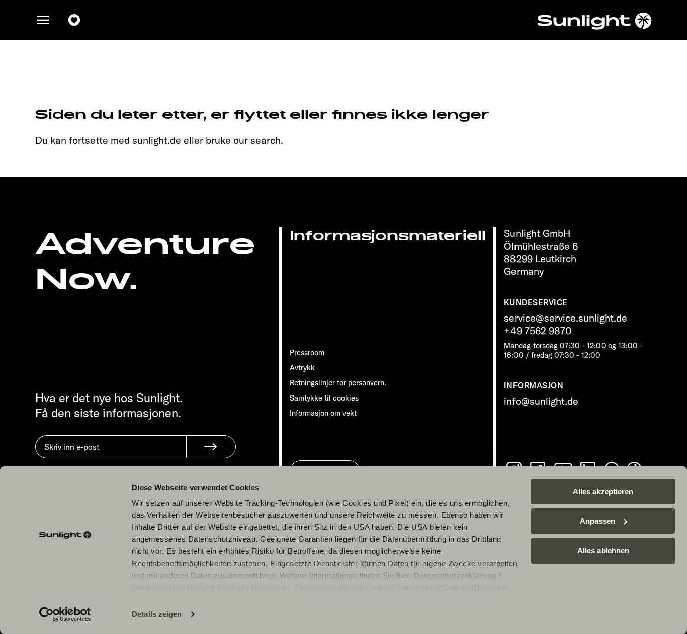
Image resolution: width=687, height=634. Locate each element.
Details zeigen (157, 614)
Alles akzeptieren (603, 491)
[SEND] (211, 446)
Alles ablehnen (603, 550)
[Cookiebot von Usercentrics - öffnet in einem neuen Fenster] (65, 614)
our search (257, 140)
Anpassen (597, 521)
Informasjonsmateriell (388, 235)
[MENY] (43, 20)
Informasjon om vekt (323, 413)
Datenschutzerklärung (455, 575)
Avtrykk (302, 367)
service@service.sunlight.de (565, 317)
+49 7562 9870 (538, 330)
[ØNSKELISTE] (74, 20)
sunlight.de (156, 140)
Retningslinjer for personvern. (338, 382)
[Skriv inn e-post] (110, 454)
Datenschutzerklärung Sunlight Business (209, 587)
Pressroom (307, 352)
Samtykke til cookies (324, 398)
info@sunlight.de (541, 400)
